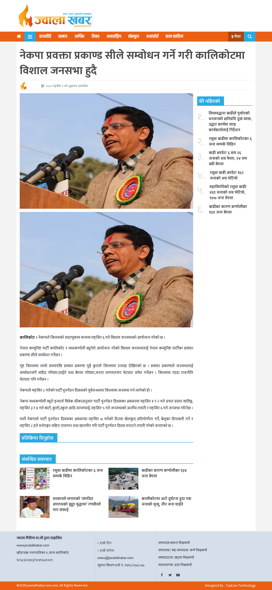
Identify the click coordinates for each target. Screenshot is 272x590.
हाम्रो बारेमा (107, 551)
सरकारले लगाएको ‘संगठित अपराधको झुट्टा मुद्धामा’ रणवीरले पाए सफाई (77, 504)
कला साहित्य (174, 36)
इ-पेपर (236, 36)
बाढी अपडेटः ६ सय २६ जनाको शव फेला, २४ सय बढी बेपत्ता (228, 158)
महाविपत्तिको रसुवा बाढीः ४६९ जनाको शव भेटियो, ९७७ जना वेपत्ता (228, 192)
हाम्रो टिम (105, 543)
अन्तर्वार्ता (152, 36)
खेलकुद (133, 36)
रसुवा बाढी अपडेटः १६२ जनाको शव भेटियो (227, 175)
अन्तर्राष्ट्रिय (114, 36)
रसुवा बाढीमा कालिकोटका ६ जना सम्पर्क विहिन (78, 473)
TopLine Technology (240, 586)
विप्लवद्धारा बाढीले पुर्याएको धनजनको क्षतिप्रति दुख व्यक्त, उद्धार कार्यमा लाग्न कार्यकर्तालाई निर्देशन (230, 121)
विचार (95, 36)
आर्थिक (79, 36)
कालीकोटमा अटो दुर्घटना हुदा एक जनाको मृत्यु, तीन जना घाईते (166, 501)
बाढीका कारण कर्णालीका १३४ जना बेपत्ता (164, 473)
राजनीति (45, 36)
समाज (62, 36)
